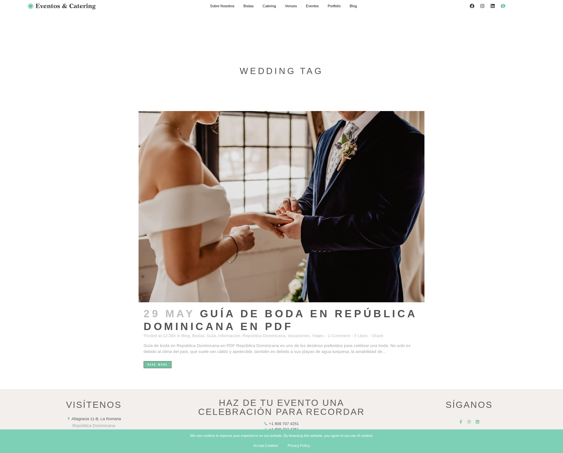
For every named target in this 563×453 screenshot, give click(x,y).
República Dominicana (264, 335)
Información (229, 335)
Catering (269, 6)
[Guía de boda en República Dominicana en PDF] (281, 206)
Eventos (312, 6)
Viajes (318, 335)
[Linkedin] (492, 6)
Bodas (248, 6)
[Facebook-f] (461, 422)
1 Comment (339, 335)
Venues (291, 6)
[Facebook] (472, 6)
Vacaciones (299, 335)
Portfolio (334, 6)
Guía (211, 335)
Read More (158, 364)
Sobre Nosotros (222, 6)
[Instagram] (482, 6)
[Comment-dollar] (503, 6)
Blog (353, 6)
